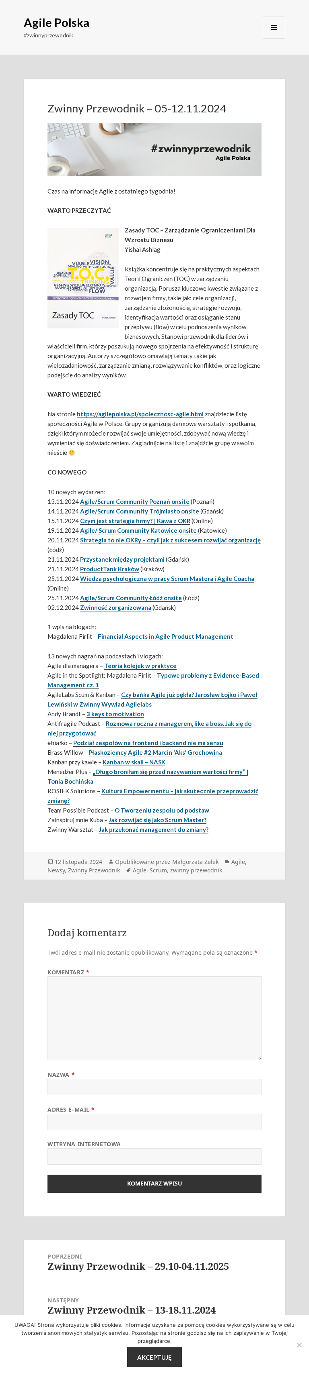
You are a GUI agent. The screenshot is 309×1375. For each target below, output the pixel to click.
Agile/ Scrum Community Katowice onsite (138, 530)
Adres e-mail (71, 1109)
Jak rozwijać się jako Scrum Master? (157, 819)
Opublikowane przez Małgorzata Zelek (166, 862)
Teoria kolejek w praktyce (140, 665)
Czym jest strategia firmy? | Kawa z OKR (135, 520)
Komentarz (68, 972)
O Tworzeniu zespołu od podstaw (162, 810)
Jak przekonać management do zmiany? (153, 829)
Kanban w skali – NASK (134, 762)
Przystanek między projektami (122, 559)
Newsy (56, 870)
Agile (238, 862)
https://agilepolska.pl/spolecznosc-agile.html (140, 414)
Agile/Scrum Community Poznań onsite (135, 501)
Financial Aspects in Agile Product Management (165, 636)
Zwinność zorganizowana (115, 607)
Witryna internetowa (84, 1144)
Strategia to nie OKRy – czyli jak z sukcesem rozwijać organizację (170, 540)
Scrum (158, 870)
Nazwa (61, 1074)
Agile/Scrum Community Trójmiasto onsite (139, 511)
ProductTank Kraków (109, 568)
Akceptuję (154, 1357)
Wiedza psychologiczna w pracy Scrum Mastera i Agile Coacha (167, 578)
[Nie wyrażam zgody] (299, 1345)
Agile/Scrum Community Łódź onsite (131, 597)
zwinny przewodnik (196, 870)
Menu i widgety (274, 27)
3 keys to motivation (115, 713)
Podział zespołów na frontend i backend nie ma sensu (148, 742)
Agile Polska (56, 22)
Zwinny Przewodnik (94, 870)
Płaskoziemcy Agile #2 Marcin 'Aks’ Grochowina (155, 752)
